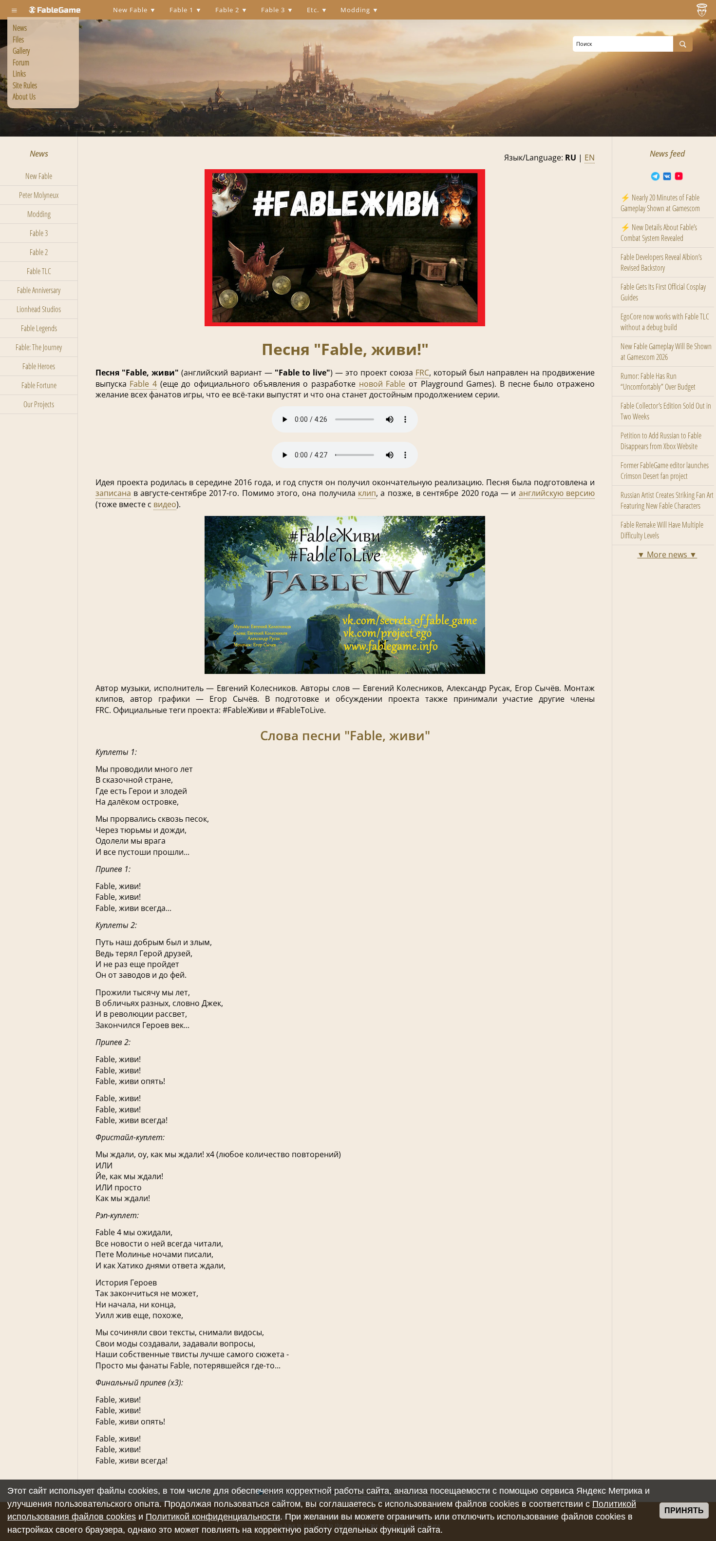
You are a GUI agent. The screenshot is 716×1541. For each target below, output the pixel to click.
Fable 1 (182, 9)
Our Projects (38, 404)
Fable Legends (39, 328)
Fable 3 (274, 9)
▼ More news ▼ (667, 554)
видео (164, 504)
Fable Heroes (38, 366)
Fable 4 (143, 383)
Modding (356, 9)
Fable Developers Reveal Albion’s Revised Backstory (661, 262)
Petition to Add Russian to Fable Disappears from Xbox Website (661, 441)
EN (589, 157)
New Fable (131, 9)
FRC (422, 372)
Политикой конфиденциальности (213, 1516)
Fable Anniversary (38, 290)
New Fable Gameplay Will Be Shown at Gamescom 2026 (666, 351)
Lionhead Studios (39, 309)
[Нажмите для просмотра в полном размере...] (345, 323)
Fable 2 (228, 9)
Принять (684, 1510)
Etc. (314, 9)
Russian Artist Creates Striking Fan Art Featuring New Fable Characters (667, 500)
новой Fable (382, 383)
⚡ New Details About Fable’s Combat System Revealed (659, 232)
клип (367, 493)
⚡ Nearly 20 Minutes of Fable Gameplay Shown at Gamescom (660, 203)
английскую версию (557, 493)
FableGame (59, 10)
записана (113, 493)
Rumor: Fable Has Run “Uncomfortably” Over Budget (658, 381)
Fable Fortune (39, 385)
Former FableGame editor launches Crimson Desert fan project (665, 470)
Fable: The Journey (39, 347)
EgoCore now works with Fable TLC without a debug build (665, 322)
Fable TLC (39, 271)
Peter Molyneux (38, 195)
